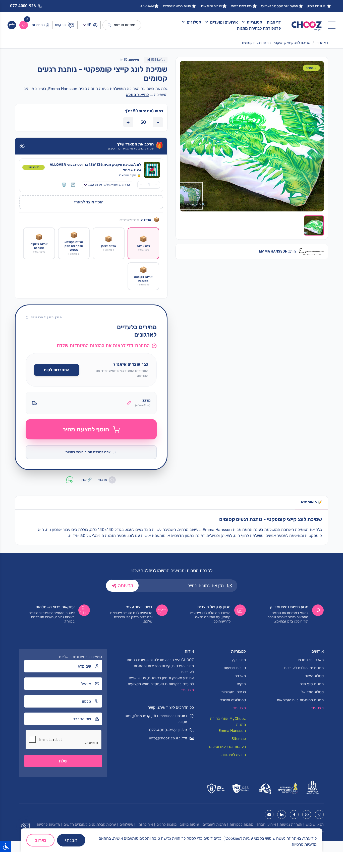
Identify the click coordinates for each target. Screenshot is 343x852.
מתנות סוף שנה (312, 684)
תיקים (241, 684)
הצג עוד (187, 690)
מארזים (240, 676)
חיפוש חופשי (124, 25)
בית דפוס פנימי (241, 6)
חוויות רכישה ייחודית (177, 6)
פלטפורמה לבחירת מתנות (259, 28)
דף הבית (274, 22)
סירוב (40, 840)
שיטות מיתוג (189, 824)
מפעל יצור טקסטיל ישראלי (279, 6)
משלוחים (126, 824)
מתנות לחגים (166, 824)
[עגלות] (12, 25)
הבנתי (71, 840)
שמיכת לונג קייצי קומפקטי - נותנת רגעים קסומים (276, 43)
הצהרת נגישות (290, 824)
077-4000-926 (162, 730)
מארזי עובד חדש (311, 660)
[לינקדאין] (281, 814)
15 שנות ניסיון (316, 6)
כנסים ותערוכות (233, 692)
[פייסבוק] (294, 814)
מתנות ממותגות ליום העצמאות (300, 700)
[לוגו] (307, 25)
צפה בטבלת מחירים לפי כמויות (87, 452)
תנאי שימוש (315, 824)
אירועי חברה (266, 824)
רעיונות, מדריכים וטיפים (227, 746)
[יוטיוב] (269, 814)
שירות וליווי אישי (211, 6)
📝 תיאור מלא (311, 502)
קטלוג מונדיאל (312, 692)
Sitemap (239, 738)
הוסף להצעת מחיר (86, 429)
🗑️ (64, 184)
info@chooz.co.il (163, 738)
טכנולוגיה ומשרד (233, 700)
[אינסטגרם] (319, 814)
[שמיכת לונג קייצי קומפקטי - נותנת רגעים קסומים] (252, 136)
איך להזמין (145, 824)
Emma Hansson (232, 730)
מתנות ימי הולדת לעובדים (304, 668)
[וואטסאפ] (306, 814)
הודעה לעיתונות (233, 754)
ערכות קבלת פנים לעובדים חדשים (90, 824)
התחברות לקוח (56, 369)
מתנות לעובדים (214, 824)
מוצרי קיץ (239, 660)
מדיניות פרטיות (48, 824)
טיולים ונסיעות (234, 668)
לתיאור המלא (137, 94)
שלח (63, 761)
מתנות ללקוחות (241, 824)
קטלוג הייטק (314, 676)
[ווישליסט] (24, 25)
